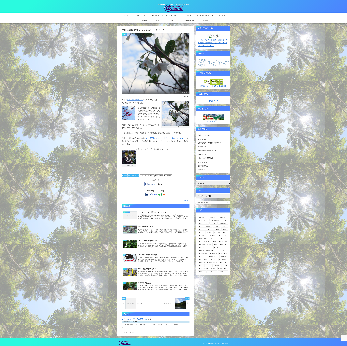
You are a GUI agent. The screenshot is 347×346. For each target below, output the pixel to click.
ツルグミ (151, 175)
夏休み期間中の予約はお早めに (209, 143)
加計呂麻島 (168, 175)
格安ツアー (213, 101)
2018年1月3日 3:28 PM (130, 321)
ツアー (125, 175)
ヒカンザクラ (159, 175)
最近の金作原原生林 (205, 158)
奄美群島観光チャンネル (207, 150)
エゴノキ (144, 175)
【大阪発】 (213, 86)
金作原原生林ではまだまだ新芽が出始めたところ (164, 138)
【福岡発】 (222, 86)
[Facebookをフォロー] (151, 194)
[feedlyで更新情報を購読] (160, 194)
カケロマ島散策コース (135, 100)
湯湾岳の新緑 (203, 166)
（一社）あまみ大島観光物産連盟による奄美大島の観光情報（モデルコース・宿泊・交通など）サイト (212, 43)
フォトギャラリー (134, 175)
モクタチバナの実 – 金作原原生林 (134, 319)
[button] (161, 184)
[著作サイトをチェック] (147, 194)
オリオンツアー (212, 121)
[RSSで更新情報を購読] (164, 194)
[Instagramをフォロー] (155, 194)
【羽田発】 (203, 86)
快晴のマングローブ (205, 135)
